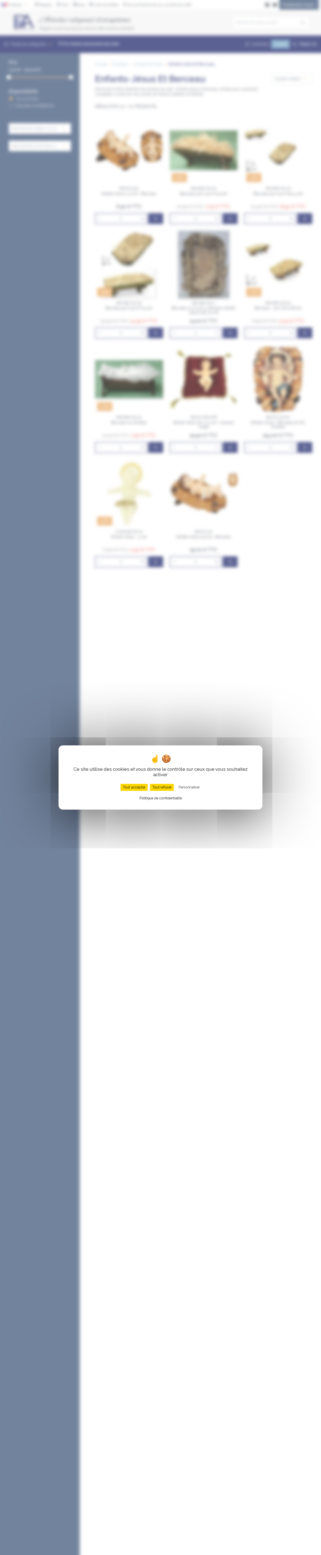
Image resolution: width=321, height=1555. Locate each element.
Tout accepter (134, 787)
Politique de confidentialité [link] (160, 798)
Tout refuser (162, 787)
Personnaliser (189, 787)
